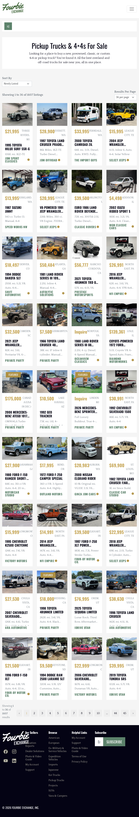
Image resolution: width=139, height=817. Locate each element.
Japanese (53, 769)
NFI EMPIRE (116, 293)
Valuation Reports (30, 745)
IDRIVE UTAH (82, 627)
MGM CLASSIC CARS (118, 226)
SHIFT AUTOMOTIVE (13, 293)
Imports (53, 764)
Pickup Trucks (56, 780)
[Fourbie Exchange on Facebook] (5, 752)
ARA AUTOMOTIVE (16, 627)
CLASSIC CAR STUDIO (117, 494)
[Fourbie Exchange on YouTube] (5, 761)
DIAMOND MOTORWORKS (118, 360)
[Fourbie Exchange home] (15, 738)
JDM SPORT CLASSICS (12, 160)
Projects (53, 785)
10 (98, 713)
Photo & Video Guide (33, 758)
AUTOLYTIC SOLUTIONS (47, 293)
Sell (27, 737)
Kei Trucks (54, 775)
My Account (32, 764)
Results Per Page (125, 91)
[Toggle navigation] (132, 9)
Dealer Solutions (34, 751)
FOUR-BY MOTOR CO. (85, 560)
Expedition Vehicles (55, 758)
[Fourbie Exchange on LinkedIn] (14, 761)
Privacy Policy (79, 761)
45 (124, 713)
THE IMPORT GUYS (86, 160)
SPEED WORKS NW (16, 226)
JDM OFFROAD (48, 160)
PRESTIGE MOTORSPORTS (84, 293)
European (54, 743)
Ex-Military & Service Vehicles (57, 750)
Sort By (7, 78)
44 (115, 713)
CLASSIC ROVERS (85, 226)
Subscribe (114, 741)
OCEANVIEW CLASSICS (82, 360)
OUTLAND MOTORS (51, 494)
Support (30, 769)
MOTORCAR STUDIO (12, 494)
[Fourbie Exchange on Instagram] (14, 752)
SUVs (51, 790)
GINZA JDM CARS (85, 494)
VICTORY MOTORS (16, 560)
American (54, 737)
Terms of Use (79, 756)
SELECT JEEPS (117, 160)
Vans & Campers (58, 795)
